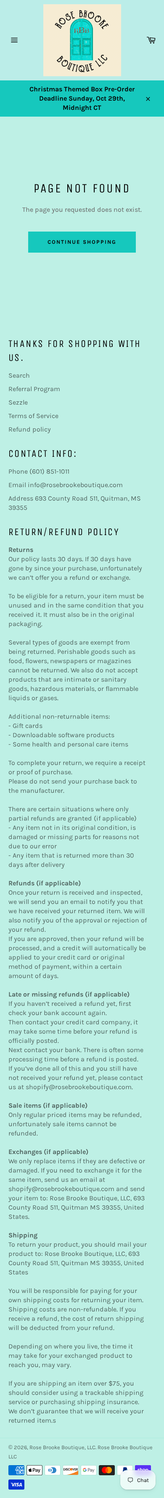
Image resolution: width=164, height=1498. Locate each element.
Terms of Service (33, 416)
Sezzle (18, 402)
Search (19, 375)
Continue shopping (82, 242)
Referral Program (34, 389)
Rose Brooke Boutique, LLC (62, 1447)
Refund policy (29, 429)
